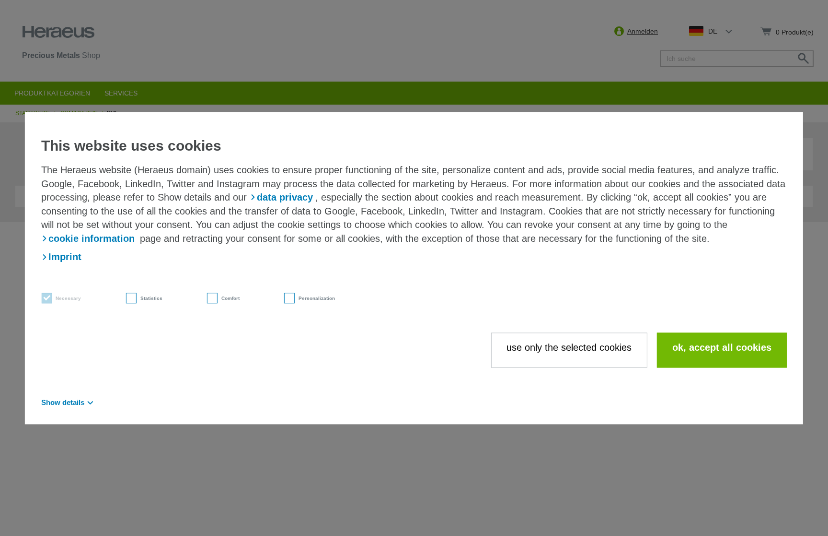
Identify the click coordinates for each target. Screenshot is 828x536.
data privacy (285, 197)
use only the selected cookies (569, 348)
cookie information (91, 238)
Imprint (64, 257)
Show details (62, 402)
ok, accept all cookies (721, 348)
